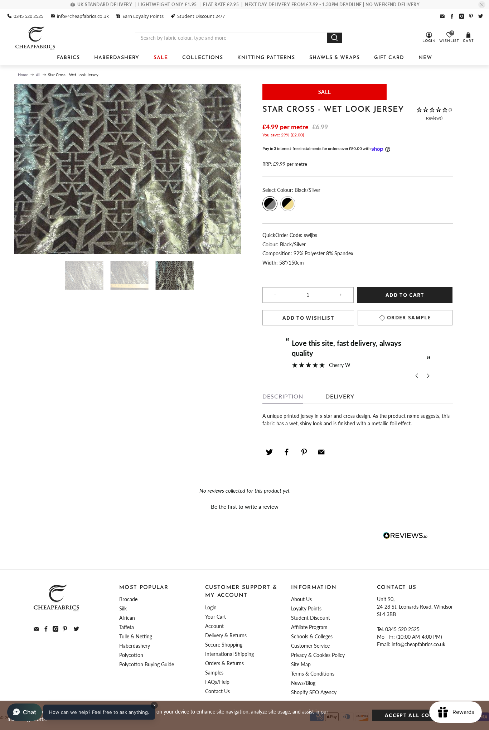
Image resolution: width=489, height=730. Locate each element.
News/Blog (303, 683)
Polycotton (131, 655)
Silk (123, 608)
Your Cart (215, 617)
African (127, 618)
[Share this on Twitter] (269, 452)
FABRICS (68, 58)
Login (211, 607)
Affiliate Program (309, 627)
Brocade (128, 599)
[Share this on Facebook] (287, 452)
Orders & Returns (224, 663)
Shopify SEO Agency (314, 692)
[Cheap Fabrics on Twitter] (481, 16)
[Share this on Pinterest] (304, 452)
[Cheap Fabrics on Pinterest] (471, 16)
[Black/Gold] (287, 203)
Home (23, 75)
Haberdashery (134, 646)
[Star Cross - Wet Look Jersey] (127, 169)
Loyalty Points (306, 608)
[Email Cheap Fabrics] (442, 16)
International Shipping (229, 654)
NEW (425, 58)
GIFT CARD (389, 58)
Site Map (301, 664)
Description (282, 396)
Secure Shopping (223, 645)
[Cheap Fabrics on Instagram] (462, 16)
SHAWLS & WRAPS (334, 58)
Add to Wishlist (308, 317)
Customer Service (310, 646)
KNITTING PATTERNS (266, 58)
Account (214, 626)
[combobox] (231, 38)
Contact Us (217, 691)
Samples (214, 672)
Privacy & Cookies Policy (318, 655)
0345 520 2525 (28, 16)
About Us (301, 599)
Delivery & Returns (226, 635)
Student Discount (310, 618)
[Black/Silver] (269, 203)
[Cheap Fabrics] (35, 38)
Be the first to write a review (245, 506)
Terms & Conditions (312, 674)
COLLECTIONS (202, 58)
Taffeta (126, 627)
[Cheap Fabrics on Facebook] (452, 16)
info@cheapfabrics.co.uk (83, 16)
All (38, 75)
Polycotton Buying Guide (146, 664)
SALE (161, 58)
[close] (481, 4)
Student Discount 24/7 (201, 16)
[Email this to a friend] (321, 452)
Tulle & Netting (135, 636)
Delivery (339, 396)
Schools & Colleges (312, 636)
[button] (434, 114)
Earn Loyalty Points (143, 16)
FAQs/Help (217, 682)
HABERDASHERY (116, 58)
